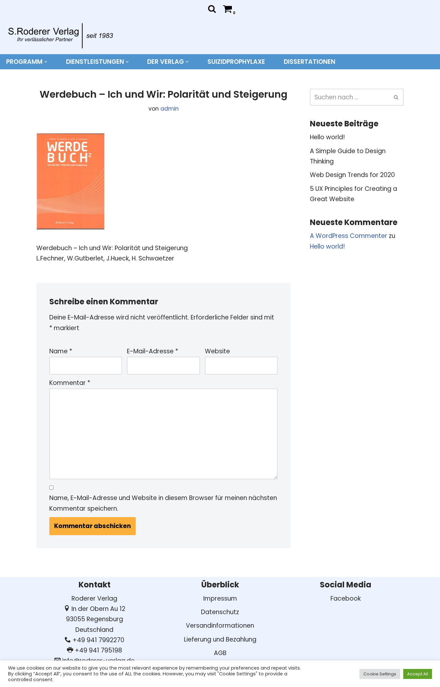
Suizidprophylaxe (236, 61)
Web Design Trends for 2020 (352, 175)
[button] (45, 62)
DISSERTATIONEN (309, 61)
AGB (220, 653)
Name (60, 351)
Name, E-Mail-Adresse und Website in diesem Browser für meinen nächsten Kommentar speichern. (163, 503)
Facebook (345, 598)
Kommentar (69, 382)
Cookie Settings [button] (379, 674)
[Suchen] (212, 9)
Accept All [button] (417, 674)
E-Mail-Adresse (152, 351)
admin (169, 109)
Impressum (220, 598)
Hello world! (327, 137)
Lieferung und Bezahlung (220, 639)
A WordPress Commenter (348, 235)
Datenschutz (220, 612)
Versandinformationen (220, 625)
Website (217, 351)
